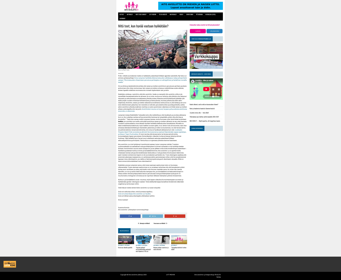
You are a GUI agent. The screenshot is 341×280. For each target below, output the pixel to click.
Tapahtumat (189, 14)
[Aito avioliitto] (134, 6)
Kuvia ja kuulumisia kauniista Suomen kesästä (202, 108)
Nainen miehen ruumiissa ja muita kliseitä (161, 248)
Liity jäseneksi (214, 31)
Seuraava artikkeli (159, 223)
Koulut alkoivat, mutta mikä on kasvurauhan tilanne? (204, 104)
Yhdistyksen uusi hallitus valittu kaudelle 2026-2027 (204, 117)
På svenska (199, 14)
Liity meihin (152, 14)
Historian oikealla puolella (125, 247)
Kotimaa (127, 245)
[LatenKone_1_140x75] (10, 264)
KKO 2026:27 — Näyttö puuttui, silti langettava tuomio (205, 121)
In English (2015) (210, 14)
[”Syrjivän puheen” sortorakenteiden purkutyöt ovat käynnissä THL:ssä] (144, 243)
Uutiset (121, 14)
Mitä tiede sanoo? (141, 14)
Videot (181, 14)
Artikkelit (130, 14)
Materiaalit (173, 14)
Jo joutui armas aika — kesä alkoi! (199, 113)
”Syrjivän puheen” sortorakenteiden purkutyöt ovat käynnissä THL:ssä (143, 249)
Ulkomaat (122, 18)
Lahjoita (197, 31)
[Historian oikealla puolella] (126, 243)
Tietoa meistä (163, 14)
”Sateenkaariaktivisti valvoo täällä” (178, 248)
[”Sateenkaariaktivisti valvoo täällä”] (179, 243)
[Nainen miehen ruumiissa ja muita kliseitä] (161, 243)
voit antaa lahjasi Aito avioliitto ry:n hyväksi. (134, 194)
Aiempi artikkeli (145, 223)
